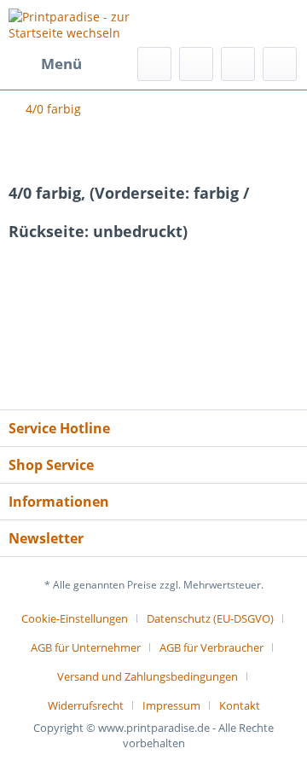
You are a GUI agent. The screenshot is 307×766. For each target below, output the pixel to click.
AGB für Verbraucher (211, 647)
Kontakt (239, 705)
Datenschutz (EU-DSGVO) (210, 618)
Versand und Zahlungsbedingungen (147, 676)
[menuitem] (45, 64)
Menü (61, 63)
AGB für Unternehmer (86, 647)
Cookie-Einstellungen (74, 618)
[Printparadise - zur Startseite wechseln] (81, 23)
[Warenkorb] (280, 64)
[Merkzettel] (196, 64)
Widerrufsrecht (86, 705)
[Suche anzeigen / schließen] (154, 64)
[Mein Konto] (238, 64)
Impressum (171, 705)
